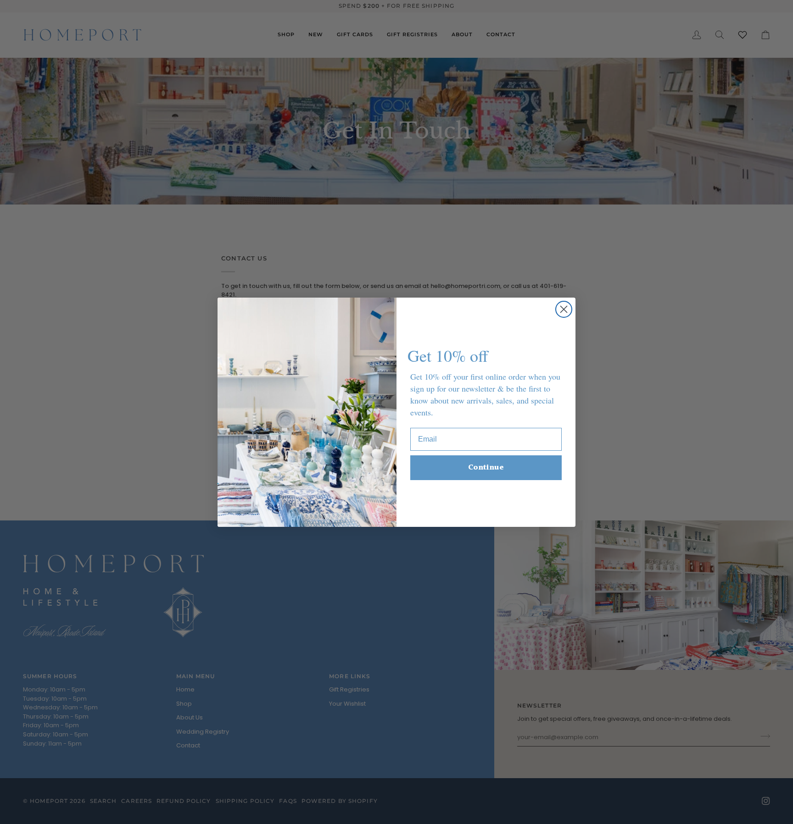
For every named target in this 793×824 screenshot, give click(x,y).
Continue (486, 467)
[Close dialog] (564, 309)
